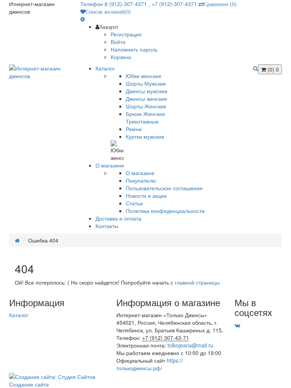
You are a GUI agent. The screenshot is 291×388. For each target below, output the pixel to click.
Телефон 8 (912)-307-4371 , (116, 4)
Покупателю (141, 180)
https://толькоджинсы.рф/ (149, 364)
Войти (118, 41)
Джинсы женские (146, 98)
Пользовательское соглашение (164, 188)
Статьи (134, 203)
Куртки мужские (145, 136)
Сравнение (220, 4)
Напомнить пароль (134, 49)
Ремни (134, 129)
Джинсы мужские (146, 91)
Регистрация (126, 34)
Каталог (18, 315)
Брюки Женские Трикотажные (145, 117)
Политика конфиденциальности (165, 210)
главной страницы (197, 282)
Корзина (121, 57)
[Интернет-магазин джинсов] (39, 72)
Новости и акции (146, 195)
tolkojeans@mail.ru (190, 345)
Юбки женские (143, 76)
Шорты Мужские (146, 83)
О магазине (140, 173)
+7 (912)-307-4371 (174, 4)
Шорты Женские (146, 106)
